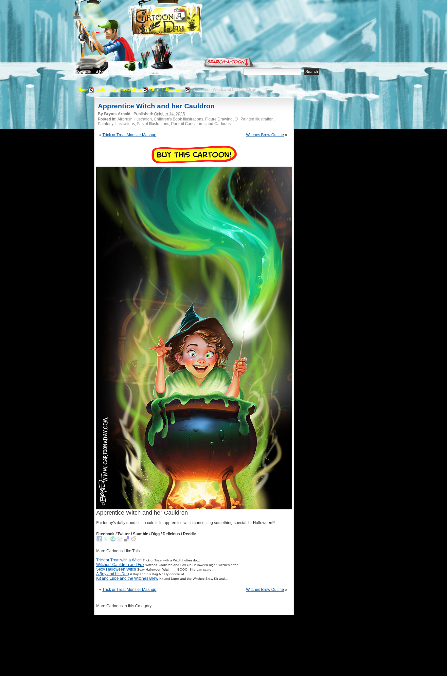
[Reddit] (133, 540)
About (101, 72)
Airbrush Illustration (167, 89)
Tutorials (154, 72)
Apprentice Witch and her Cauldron (156, 106)
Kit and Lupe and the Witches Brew (127, 578)
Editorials (126, 72)
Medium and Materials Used (118, 89)
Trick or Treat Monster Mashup (129, 135)
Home (80, 72)
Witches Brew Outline (265, 135)
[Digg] (119, 540)
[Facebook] (99, 540)
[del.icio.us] (126, 540)
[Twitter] (106, 540)
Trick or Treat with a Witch (119, 560)
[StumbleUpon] (113, 540)
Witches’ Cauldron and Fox (120, 564)
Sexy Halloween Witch (116, 569)
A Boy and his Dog (112, 574)
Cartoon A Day (182, 22)
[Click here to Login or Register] (332, 60)
